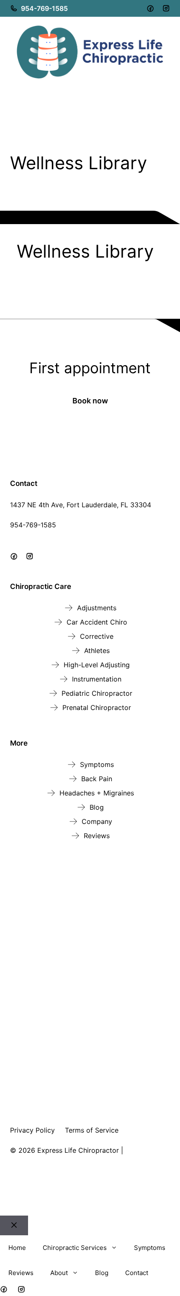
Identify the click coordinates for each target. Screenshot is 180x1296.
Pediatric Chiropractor (97, 693)
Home (17, 1248)
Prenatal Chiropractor (96, 707)
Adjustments (96, 608)
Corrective (96, 636)
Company (97, 821)
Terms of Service (91, 1130)
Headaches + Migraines (96, 793)
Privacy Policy (32, 1130)
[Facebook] (150, 8)
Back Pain (96, 779)
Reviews (97, 835)
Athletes (97, 650)
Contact (136, 1273)
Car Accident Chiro (97, 622)
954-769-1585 (44, 8)
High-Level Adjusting (97, 665)
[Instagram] (166, 8)
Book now (90, 400)
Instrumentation (96, 679)
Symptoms (97, 764)
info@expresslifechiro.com (52, 535)
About (59, 1273)
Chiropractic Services (75, 1248)
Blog (97, 807)
